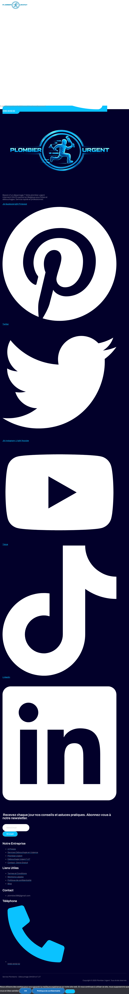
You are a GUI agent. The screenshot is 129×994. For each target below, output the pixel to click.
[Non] (70, 991)
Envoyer (10, 834)
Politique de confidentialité (48, 991)
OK (25, 991)
